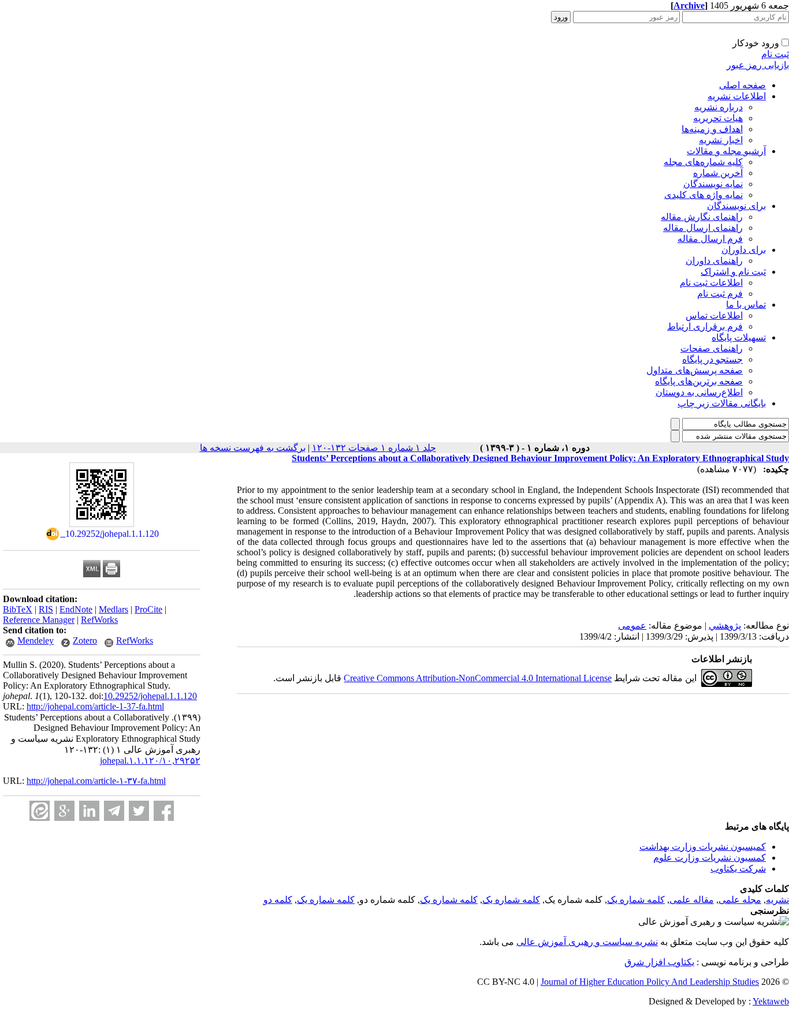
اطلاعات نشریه (737, 96)
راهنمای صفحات (711, 348)
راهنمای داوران (714, 261)
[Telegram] (114, 811)
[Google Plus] (64, 811)
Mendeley (35, 640)
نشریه (777, 900)
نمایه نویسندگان (713, 184)
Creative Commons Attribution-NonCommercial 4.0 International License (478, 678)
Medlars (113, 609)
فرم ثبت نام (720, 293)
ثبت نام (775, 54)
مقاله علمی (691, 900)
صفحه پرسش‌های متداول (694, 370)
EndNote (75, 609)
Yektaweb (771, 1001)
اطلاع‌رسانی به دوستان (699, 392)
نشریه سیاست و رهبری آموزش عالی (587, 942)
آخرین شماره (718, 173)
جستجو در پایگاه (712, 359)
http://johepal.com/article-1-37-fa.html (95, 706)
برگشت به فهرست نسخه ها (253, 448)
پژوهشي (725, 625)
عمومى (632, 625)
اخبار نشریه (721, 140)
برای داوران (743, 250)
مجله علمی (740, 900)
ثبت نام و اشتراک (733, 272)
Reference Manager (39, 620)
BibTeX (17, 609)
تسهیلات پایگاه (739, 337)
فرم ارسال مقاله (710, 239)
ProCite (148, 609)
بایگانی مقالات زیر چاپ (722, 403)
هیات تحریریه (718, 118)
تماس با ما (746, 304)
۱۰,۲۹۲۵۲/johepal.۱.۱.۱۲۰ (150, 760)
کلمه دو (277, 900)
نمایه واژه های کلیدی (703, 195)
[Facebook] (164, 811)
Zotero (85, 640)
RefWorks (99, 620)
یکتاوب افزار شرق (659, 962)
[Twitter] (139, 811)
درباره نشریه (718, 107)
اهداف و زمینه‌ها (712, 129)
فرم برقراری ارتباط (705, 326)
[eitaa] (39, 811)
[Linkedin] (89, 811)
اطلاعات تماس (714, 315)
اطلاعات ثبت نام (711, 282)
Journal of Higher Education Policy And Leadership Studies (650, 982)
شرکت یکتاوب (738, 868)
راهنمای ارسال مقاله (703, 228)
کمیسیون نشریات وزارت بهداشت (702, 846)
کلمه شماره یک (636, 900)
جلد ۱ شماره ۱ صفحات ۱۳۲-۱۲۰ (374, 448)
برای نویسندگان (736, 206)
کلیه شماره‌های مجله (703, 162)
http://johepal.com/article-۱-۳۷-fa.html (96, 781)
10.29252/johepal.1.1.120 (150, 696)
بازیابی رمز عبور (758, 65)
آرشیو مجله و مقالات (726, 151)
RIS (46, 609)
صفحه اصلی (742, 85)
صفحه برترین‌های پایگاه (699, 381)
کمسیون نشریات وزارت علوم (709, 857)
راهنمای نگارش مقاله (702, 217)
